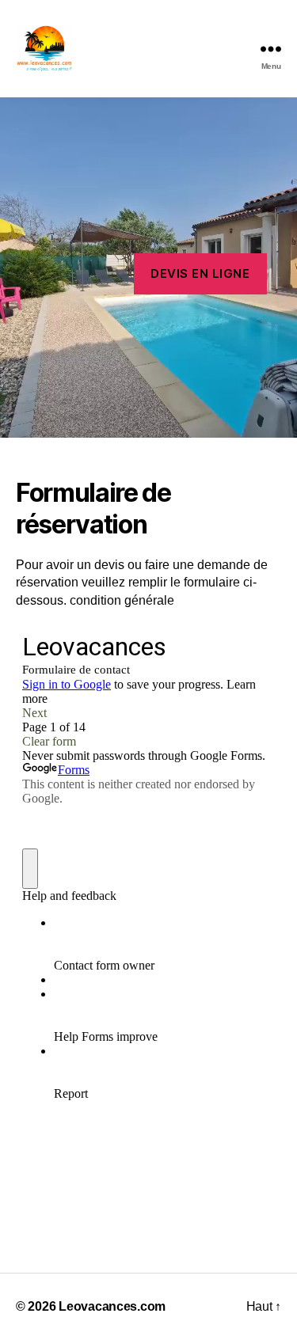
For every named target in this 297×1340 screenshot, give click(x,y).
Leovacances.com (112, 1306)
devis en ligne (199, 273)
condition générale (122, 600)
